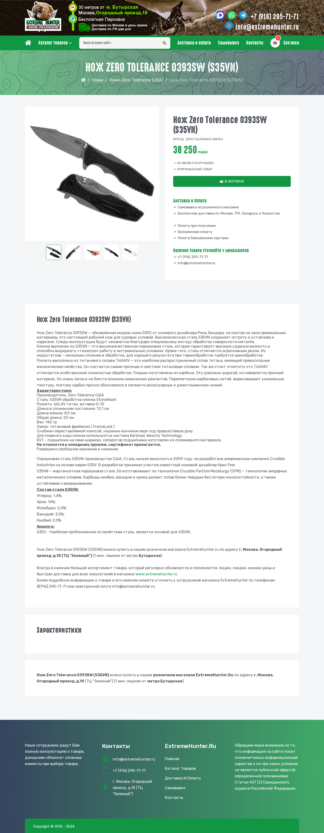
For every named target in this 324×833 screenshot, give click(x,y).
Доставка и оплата (194, 42)
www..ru (156, 574)
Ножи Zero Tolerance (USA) (136, 80)
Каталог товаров (53, 42)
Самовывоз (228, 42)
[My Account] (107, 16)
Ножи (97, 80)
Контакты (254, 42)
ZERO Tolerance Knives (204, 139)
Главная (172, 759)
